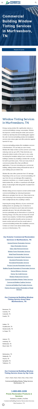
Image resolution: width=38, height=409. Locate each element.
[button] (2, 2)
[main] (19, 25)
